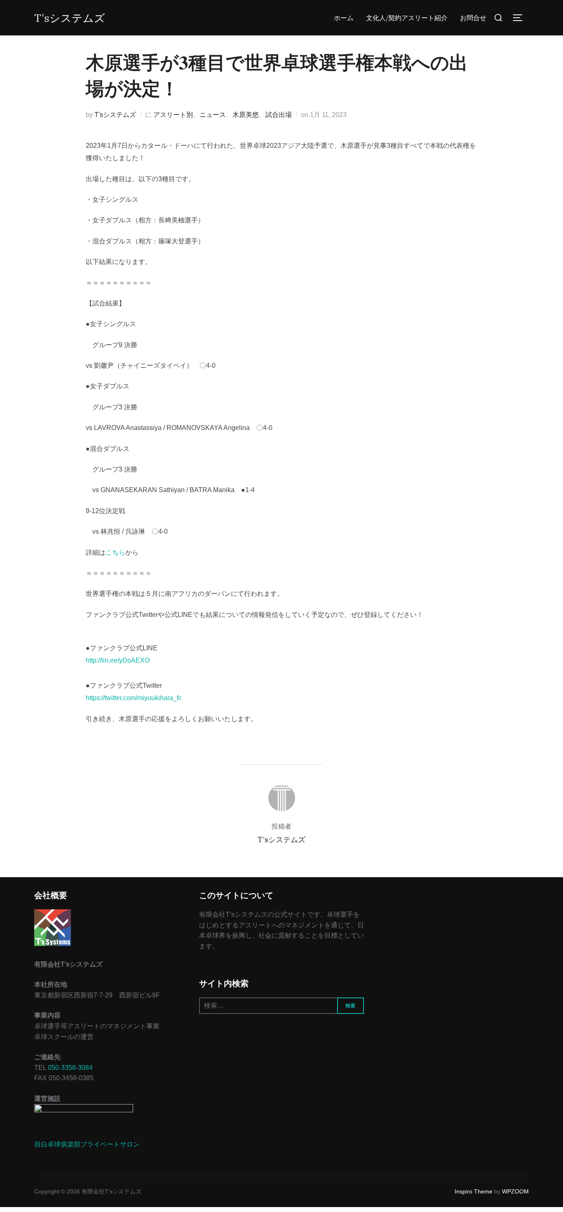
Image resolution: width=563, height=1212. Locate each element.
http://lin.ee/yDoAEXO (118, 660)
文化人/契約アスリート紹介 (407, 18)
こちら (115, 552)
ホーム (344, 18)
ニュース (212, 114)
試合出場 (278, 114)
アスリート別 (173, 114)
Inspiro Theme (474, 1191)
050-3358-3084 (70, 1067)
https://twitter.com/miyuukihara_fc (134, 697)
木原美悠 (245, 114)
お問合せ (473, 18)
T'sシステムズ (69, 18)
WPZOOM (515, 1191)
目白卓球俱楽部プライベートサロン (87, 1144)
